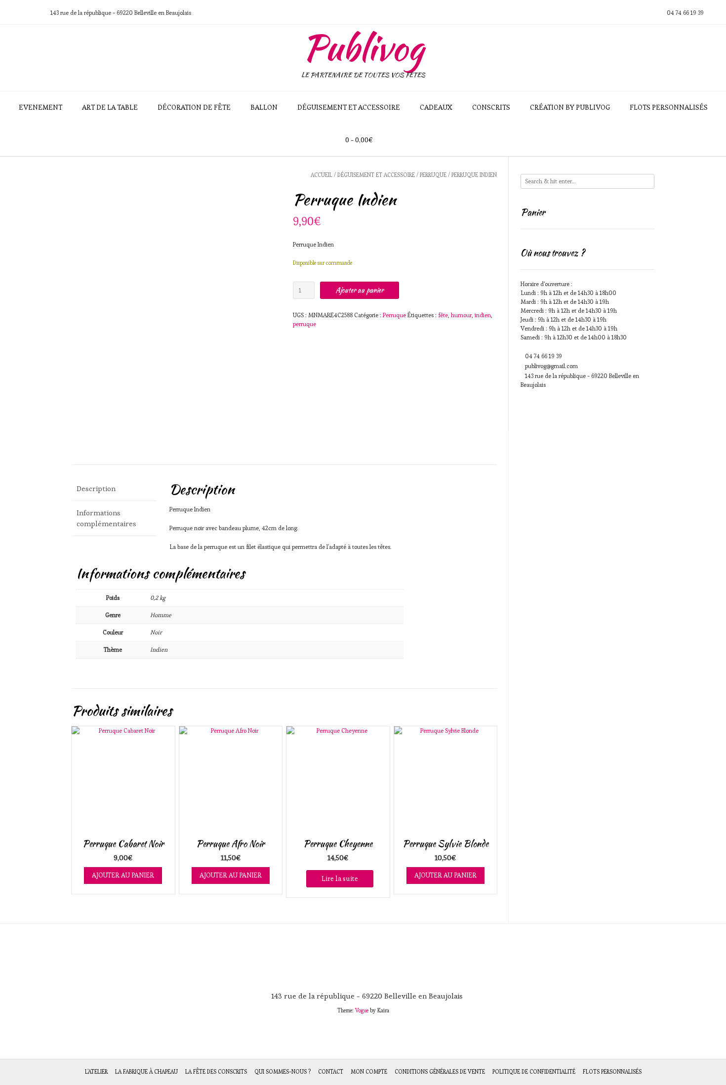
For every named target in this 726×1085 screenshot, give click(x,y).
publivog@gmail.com (551, 366)
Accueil (321, 174)
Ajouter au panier (359, 290)
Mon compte (369, 1071)
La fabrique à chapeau (146, 1071)
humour (461, 315)
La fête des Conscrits (216, 1071)
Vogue (361, 1010)
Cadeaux (436, 107)
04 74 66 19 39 (543, 356)
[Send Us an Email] (10, 12)
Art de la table (110, 107)
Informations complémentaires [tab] (106, 518)
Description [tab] (96, 488)
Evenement (40, 107)
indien (483, 315)
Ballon (264, 107)
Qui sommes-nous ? (282, 1071)
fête (443, 315)
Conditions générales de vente (440, 1071)
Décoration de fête (194, 107)
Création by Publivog (570, 107)
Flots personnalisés (669, 107)
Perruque (433, 174)
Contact (330, 1071)
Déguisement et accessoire (348, 107)
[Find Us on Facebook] (34, 12)
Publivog (363, 47)
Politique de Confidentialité (533, 1071)
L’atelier (96, 1071)
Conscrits (491, 107)
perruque (304, 324)
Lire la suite (340, 878)
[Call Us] (22, 12)
